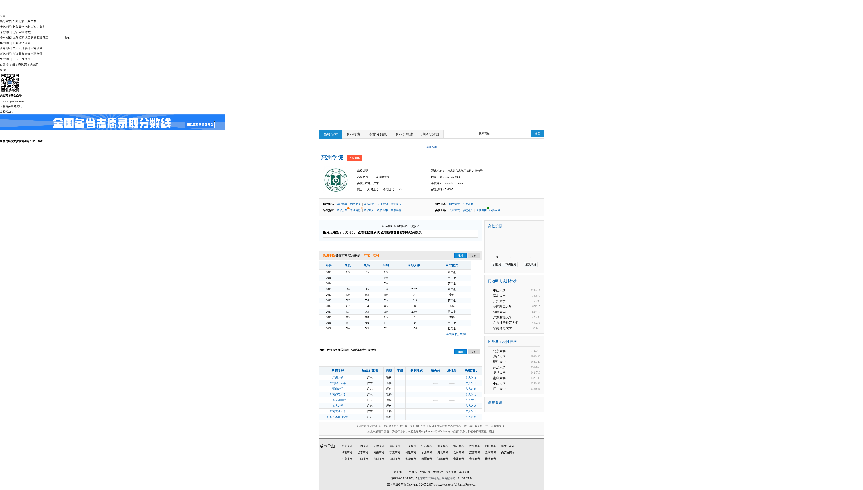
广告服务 (412, 472)
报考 (15, 64)
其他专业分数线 (366, 349)
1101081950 (465, 478)
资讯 (21, 64)
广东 (33, 21)
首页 (2, 64)
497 (386, 322)
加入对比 (471, 377)
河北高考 (442, 452)
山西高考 (394, 458)
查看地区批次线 (369, 232)
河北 (27, 26)
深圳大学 (499, 296)
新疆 (39, 53)
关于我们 (399, 472)
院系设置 (369, 204)
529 (386, 283)
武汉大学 (499, 367)
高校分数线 (378, 134)
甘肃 (21, 53)
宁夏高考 (394, 452)
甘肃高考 (426, 452)
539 (386, 300)
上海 (27, 21)
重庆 (15, 48)
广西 (21, 59)
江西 (45, 37)
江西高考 (474, 452)
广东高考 (410, 446)
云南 (33, 48)
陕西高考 (379, 458)
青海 (27, 53)
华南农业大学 (338, 411)
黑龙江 (29, 32)
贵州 (27, 48)
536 (386, 289)
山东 (67, 37)
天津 (21, 26)
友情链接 (425, 472)
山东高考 (442, 446)
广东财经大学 (502, 317)
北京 (21, 21)
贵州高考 (458, 458)
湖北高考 (474, 446)
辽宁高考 (363, 452)
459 (386, 272)
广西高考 (363, 458)
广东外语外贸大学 (505, 322)
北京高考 (347, 446)
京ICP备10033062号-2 (404, 478)
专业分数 (355, 209)
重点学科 (396, 210)
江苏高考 (426, 446)
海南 (27, 59)
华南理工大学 (338, 383)
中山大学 (499, 290)
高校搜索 (330, 134)
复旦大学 (499, 372)
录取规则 (369, 210)
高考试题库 (31, 64)
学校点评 (468, 210)
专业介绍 (382, 204)
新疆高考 (426, 458)
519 (386, 311)
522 (386, 328)
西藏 (39, 48)
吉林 (21, 32)
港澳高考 (490, 458)
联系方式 (454, 210)
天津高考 (379, 446)
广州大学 (337, 377)
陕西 (15, 53)
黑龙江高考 (508, 446)
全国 (15, 21)
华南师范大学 (338, 394)
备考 (8, 64)
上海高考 (363, 446)
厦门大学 (499, 356)
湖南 (27, 43)
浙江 (27, 37)
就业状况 (396, 204)
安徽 (33, 37)
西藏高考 (442, 458)
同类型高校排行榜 (502, 342)
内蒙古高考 (508, 452)
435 (386, 317)
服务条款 (451, 472)
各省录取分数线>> (457, 334)
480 (386, 278)
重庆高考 (394, 446)
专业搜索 (353, 134)
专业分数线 (404, 134)
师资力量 (355, 204)
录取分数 (342, 209)
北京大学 (499, 351)
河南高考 (347, 458)
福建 (39, 37)
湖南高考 (347, 452)
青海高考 (474, 458)
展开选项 (431, 147)
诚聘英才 (464, 472)
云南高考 (490, 452)
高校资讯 (495, 402)
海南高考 (379, 452)
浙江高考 (458, 446)
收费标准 (382, 210)
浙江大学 (499, 362)
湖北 (21, 43)
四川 (21, 48)
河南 (15, 43)
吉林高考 (458, 452)
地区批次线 (430, 134)
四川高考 (490, 446)
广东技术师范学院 (338, 416)
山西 (33, 26)
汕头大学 (337, 405)
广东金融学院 (338, 400)
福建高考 (410, 452)
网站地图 (438, 472)
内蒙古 (41, 26)
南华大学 (499, 378)
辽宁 (15, 32)
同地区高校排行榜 (502, 281)
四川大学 (499, 389)
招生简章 (454, 204)
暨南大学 (337, 388)
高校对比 (354, 157)
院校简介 (342, 204)
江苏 (21, 37)
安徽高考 (410, 458)
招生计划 (468, 204)
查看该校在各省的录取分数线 (401, 232)
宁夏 (33, 53)
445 (386, 306)
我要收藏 (494, 210)
